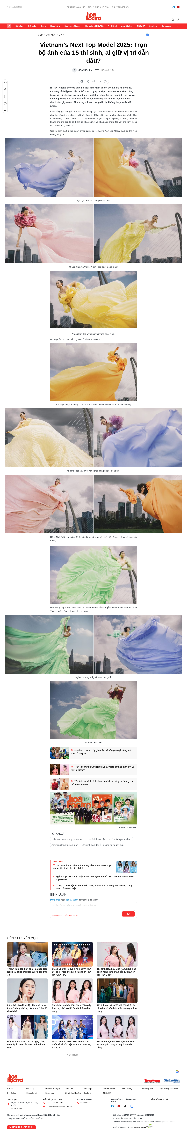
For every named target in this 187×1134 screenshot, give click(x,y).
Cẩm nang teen (147, 1089)
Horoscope (166, 26)
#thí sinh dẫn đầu (90, 845)
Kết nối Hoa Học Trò (72, 1093)
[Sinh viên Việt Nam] (172, 1081)
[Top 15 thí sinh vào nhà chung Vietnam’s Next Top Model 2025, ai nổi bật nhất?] (126, 867)
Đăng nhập (55, 900)
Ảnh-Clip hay (127, 26)
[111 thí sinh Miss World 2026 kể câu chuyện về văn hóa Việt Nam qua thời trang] (117, 990)
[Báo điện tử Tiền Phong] (152, 1081)
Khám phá (32, 26)
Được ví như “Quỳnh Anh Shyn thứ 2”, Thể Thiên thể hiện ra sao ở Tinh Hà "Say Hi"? (71, 972)
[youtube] (178, 7)
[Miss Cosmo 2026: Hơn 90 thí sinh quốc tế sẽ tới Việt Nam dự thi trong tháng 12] (72, 1027)
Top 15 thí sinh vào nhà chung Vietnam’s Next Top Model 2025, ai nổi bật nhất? (82, 867)
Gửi (128, 914)
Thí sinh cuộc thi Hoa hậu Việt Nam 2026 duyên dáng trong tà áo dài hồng (116, 1044)
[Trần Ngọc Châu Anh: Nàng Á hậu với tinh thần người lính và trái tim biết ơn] (59, 769)
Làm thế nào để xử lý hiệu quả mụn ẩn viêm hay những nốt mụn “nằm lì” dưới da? (27, 1008)
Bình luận (5, 103)
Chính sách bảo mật (160, 1099)
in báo (99, 81)
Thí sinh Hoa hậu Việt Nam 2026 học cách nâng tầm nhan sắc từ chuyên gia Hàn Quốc (116, 972)
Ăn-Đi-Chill (112, 26)
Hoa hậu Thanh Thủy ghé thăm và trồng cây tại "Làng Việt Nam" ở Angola (101, 752)
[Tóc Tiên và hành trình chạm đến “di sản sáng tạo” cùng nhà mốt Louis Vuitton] (59, 784)
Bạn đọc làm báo (22, 1127)
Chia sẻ (5, 89)
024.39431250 (16, 1108)
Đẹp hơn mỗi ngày (72, 26)
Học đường (55, 26)
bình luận (105, 81)
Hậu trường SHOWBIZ (94, 26)
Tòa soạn (12, 1099)
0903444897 (85, 1103)
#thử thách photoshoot (120, 839)
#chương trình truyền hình (64, 845)
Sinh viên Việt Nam (121, 7)
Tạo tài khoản (72, 900)
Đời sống (20, 26)
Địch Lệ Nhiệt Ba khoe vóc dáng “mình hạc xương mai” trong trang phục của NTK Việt (94, 887)
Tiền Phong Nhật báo (98, 7)
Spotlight (153, 26)
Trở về (5, 110)
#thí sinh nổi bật (97, 839)
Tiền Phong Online (76, 7)
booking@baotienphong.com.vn (59, 1106)
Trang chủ (9, 26)
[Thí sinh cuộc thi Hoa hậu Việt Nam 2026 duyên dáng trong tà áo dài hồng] (117, 1027)
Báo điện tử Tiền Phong (94, 16)
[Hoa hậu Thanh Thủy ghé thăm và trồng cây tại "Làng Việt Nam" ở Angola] (59, 753)
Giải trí (43, 26)
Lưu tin (5, 96)
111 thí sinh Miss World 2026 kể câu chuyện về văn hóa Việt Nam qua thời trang (117, 1008)
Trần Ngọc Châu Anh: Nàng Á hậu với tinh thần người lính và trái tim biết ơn (102, 768)
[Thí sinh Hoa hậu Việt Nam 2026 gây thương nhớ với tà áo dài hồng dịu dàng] (72, 990)
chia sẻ (81, 81)
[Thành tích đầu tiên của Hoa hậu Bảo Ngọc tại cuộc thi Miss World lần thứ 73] (27, 954)
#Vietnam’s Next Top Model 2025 (68, 839)
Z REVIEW (141, 26)
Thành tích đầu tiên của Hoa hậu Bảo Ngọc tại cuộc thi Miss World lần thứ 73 (27, 972)
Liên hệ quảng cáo (52, 1099)
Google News (147, 35)
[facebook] (173, 7)
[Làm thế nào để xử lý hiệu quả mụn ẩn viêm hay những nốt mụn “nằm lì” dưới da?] (27, 990)
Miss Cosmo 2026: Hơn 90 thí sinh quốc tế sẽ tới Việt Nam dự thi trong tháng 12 (71, 1044)
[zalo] (133, 1106)
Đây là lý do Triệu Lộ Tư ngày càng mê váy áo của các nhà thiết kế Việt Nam (26, 1044)
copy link (93, 81)
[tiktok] (126, 1106)
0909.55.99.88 (52, 1103)
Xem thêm (178, 26)
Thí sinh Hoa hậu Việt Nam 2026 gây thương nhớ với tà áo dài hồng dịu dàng (71, 1008)
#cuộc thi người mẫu (113, 845)
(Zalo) (61, 1103)
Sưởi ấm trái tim (109, 1089)
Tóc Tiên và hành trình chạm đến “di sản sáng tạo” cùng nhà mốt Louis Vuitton (102, 783)
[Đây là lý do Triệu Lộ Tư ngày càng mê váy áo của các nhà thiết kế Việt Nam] (27, 1027)
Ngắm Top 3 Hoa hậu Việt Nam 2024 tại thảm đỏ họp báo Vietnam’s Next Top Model (95, 878)
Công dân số (31, 1093)
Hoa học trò (15, 1078)
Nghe (5, 82)
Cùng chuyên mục (22, 938)
